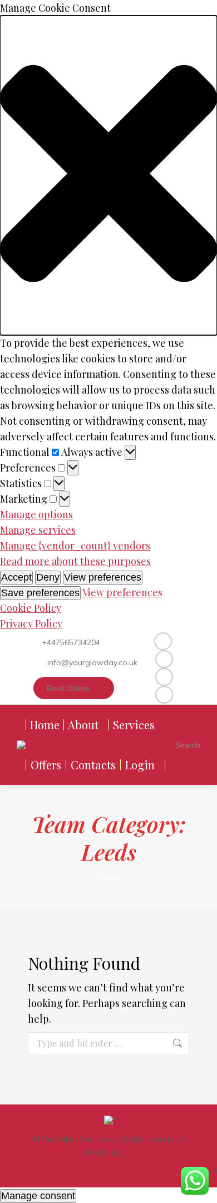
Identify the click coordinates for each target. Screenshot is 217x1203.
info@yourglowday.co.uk (92, 662)
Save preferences (40, 592)
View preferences (102, 577)
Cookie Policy (30, 608)
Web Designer (108, 1152)
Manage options (36, 514)
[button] (108, 175)
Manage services (38, 530)
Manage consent (38, 1195)
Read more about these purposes (75, 561)
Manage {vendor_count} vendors (75, 545)
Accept (16, 577)
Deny (48, 577)
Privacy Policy (31, 623)
